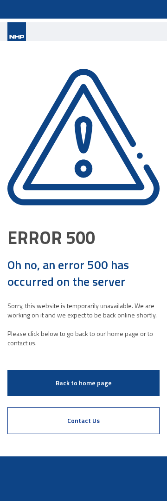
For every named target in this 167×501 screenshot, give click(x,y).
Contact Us (83, 420)
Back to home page (84, 383)
